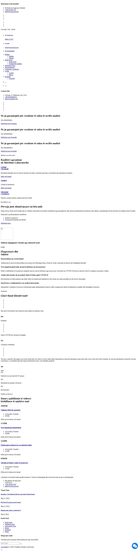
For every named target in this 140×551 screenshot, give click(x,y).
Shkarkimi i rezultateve (5, 193)
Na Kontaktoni (10, 51)
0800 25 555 (9, 39)
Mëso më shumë (6, 176)
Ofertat (11, 58)
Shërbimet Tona (10, 65)
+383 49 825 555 (10, 10)
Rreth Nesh (8, 60)
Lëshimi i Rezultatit (4, 168)
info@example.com (11, 99)
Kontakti (8, 77)
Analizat (4, 180)
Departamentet (9, 67)
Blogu (11, 75)
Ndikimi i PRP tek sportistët (10, 410)
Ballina (7, 54)
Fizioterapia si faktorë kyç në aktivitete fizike (16, 445)
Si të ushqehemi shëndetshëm (11, 427)
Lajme (7, 71)
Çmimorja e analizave (12, 69)
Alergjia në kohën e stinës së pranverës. (14, 463)
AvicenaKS (4, 547)
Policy (7, 532)
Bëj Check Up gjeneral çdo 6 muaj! (11, 502)
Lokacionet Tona (10, 526)
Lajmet (11, 73)
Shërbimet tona (6, 123)
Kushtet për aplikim (15, 64)
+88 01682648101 (11, 97)
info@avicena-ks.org (11, 12)
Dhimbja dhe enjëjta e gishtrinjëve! (11, 510)
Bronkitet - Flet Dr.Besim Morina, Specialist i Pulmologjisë (18, 494)
